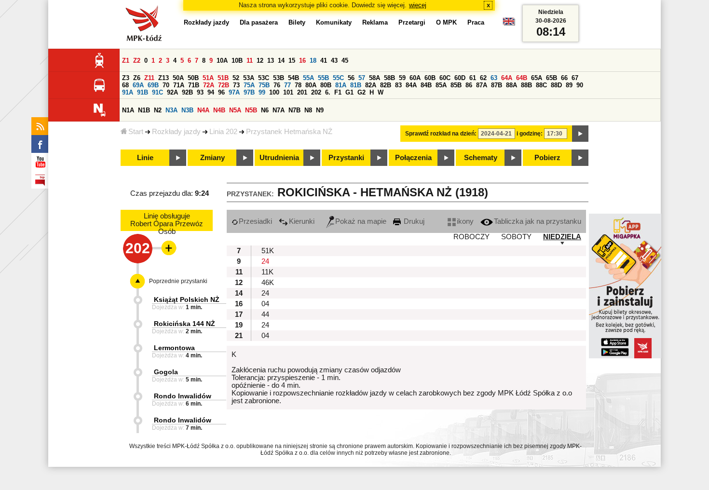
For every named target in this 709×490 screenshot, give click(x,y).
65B (551, 78)
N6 (265, 110)
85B (456, 85)
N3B (187, 110)
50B (193, 78)
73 (236, 85)
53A (248, 78)
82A (370, 85)
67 (575, 78)
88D (556, 85)
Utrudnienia (279, 158)
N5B (251, 110)
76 (276, 85)
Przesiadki (255, 221)
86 (468, 85)
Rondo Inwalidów (182, 396)
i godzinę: (530, 133)
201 (302, 92)
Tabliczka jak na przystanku (537, 221)
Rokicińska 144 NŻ (184, 323)
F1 (337, 92)
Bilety (296, 22)
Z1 (125, 60)
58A (374, 78)
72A (208, 85)
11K (267, 272)
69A (138, 85)
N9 (320, 110)
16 (302, 60)
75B (264, 85)
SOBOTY (516, 237)
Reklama (375, 22)
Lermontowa (174, 348)
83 (398, 85)
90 (579, 85)
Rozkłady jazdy (176, 132)
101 (288, 92)
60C (444, 78)
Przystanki (346, 158)
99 (262, 92)
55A (308, 78)
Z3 (125, 78)
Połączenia (413, 158)
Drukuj (413, 221)
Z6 (136, 78)
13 (270, 60)
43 (334, 60)
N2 (158, 110)
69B (153, 85)
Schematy (480, 158)
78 (298, 85)
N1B (144, 110)
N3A (171, 110)
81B (355, 85)
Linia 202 (223, 132)
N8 (308, 110)
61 (472, 78)
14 (281, 60)
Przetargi (411, 22)
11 (249, 60)
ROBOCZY (471, 237)
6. (327, 92)
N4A (203, 110)
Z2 (136, 60)
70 (166, 85)
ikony (465, 221)
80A (310, 85)
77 (287, 85)
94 (210, 92)
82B (385, 85)
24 (265, 261)
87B (496, 85)
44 (265, 314)
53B (278, 78)
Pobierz (547, 158)
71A (178, 85)
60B (430, 78)
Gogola (166, 372)
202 (316, 92)
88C (541, 85)
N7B (294, 110)
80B (325, 85)
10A (222, 60)
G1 (349, 92)
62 (483, 78)
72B (223, 85)
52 (235, 78)
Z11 (149, 78)
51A (208, 78)
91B (142, 92)
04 (265, 304)
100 (274, 92)
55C (338, 78)
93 (200, 92)
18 (313, 60)
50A (178, 78)
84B (426, 85)
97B (249, 92)
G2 (361, 92)
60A (415, 78)
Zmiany (212, 158)
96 (221, 92)
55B (323, 78)
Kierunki (301, 221)
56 (351, 78)
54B (293, 78)
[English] (509, 24)
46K (267, 282)
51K (267, 251)
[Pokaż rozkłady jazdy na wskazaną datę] (580, 133)
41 (323, 60)
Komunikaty (334, 22)
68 (125, 85)
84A (411, 85)
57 (361, 78)
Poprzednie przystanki (178, 281)
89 (569, 85)
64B (521, 78)
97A (234, 92)
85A (441, 85)
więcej (417, 5)
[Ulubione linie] (166, 248)
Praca (475, 22)
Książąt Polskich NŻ (186, 299)
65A (536, 78)
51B (223, 78)
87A (481, 85)
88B (526, 85)
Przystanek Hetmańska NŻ (289, 132)
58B (389, 78)
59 (402, 78)
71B (193, 85)
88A (511, 85)
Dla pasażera (259, 22)
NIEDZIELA (562, 237)
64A (506, 78)
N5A (235, 110)
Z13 (163, 78)
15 (291, 60)
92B (187, 92)
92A (172, 92)
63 (494, 78)
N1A (128, 110)
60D (459, 78)
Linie (145, 158)
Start (135, 132)
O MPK (446, 22)
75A (249, 85)
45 (344, 60)
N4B (219, 110)
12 (260, 60)
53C (263, 78)
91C (157, 92)
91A (127, 92)
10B (237, 60)
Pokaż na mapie (360, 221)
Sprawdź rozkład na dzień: (441, 133)
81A (340, 85)
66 (564, 78)
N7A (279, 110)
